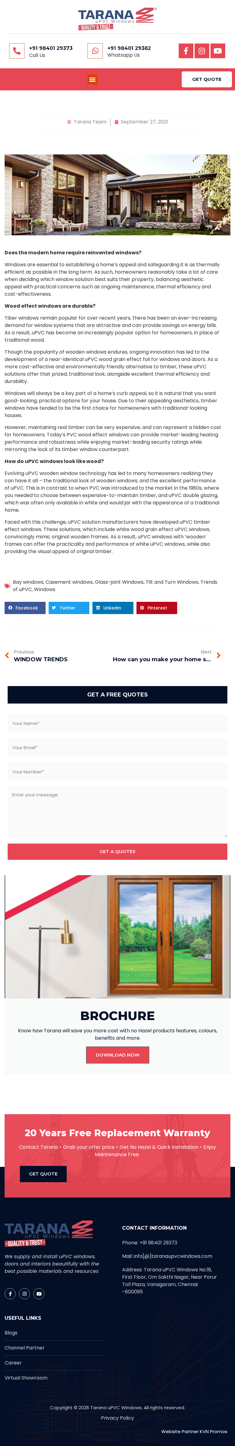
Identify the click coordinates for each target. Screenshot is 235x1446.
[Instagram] (202, 51)
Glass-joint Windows (119, 582)
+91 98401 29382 (129, 48)
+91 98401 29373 (51, 48)
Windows (44, 589)
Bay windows (28, 582)
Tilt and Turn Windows (172, 582)
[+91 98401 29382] (95, 51)
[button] (93, 79)
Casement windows (69, 582)
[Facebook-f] (186, 51)
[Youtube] (218, 51)
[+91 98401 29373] (16, 51)
